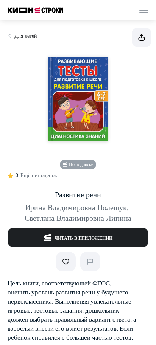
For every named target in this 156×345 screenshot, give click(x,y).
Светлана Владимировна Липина (78, 218)
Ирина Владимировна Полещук (77, 207)
